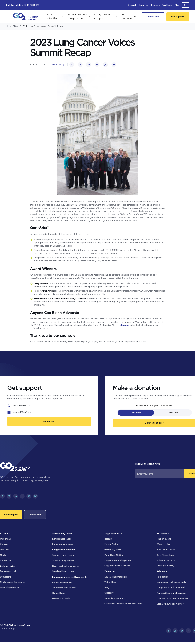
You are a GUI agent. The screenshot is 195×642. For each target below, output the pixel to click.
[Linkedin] (22, 496)
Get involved (163, 533)
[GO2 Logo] (25, 17)
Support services (113, 533)
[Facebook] (2, 496)
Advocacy (162, 571)
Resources (109, 571)
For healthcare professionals (171, 593)
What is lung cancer (62, 533)
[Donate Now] (153, 16)
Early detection (8, 565)
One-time (136, 412)
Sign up (125, 325)
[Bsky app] (35, 496)
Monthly (173, 412)
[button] (185, 5)
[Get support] (177, 16)
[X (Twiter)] (28, 496)
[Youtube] (15, 496)
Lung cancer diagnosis (63, 549)
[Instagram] (9, 496)
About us (5, 533)
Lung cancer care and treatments (69, 576)
